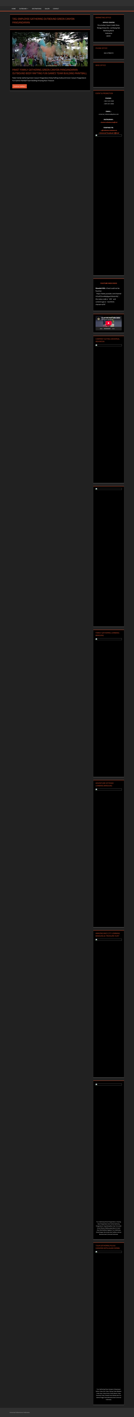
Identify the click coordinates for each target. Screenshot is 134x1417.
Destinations (36, 9)
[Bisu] (116, 329)
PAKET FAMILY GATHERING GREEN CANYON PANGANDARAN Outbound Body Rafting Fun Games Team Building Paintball (49, 71)
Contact (56, 9)
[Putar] (98, 329)
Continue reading (19, 86)
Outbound (23, 9)
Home (14, 9)
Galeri (47, 9)
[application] (109, 323)
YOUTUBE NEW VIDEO (108, 283)
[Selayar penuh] (119, 329)
